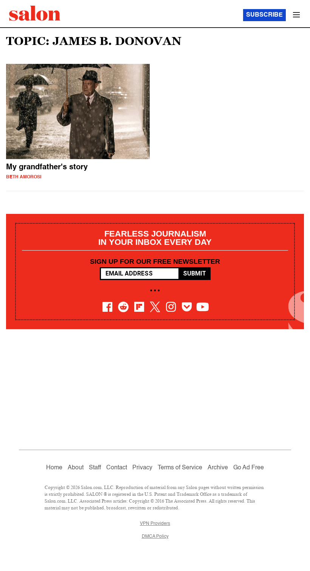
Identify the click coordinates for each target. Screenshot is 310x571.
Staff (95, 468)
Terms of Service (180, 468)
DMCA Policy (155, 536)
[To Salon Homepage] (34, 13)
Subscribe (264, 15)
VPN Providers (155, 523)
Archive (218, 468)
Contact (116, 468)
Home (54, 468)
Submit (194, 273)
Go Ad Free (248, 468)
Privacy (142, 468)
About (76, 468)
